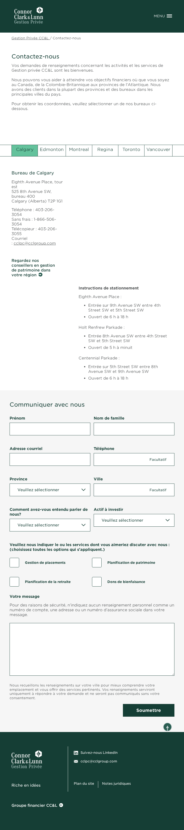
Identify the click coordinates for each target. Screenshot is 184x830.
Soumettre (148, 710)
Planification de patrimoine (131, 563)
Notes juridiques (117, 783)
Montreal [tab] (79, 149)
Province (18, 479)
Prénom (17, 418)
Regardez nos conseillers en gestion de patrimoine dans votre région (33, 267)
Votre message (25, 596)
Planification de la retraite (48, 582)
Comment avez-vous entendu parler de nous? (49, 512)
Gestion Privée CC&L (31, 38)
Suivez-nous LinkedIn (99, 753)
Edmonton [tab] (52, 149)
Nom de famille (109, 418)
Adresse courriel (26, 448)
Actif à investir (108, 509)
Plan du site (84, 783)
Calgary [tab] (25, 149)
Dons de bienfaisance (126, 582)
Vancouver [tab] (158, 149)
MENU (159, 16)
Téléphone (104, 448)
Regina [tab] (105, 149)
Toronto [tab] (131, 149)
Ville (98, 479)
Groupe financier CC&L (34, 805)
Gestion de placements (45, 563)
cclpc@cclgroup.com (35, 243)
